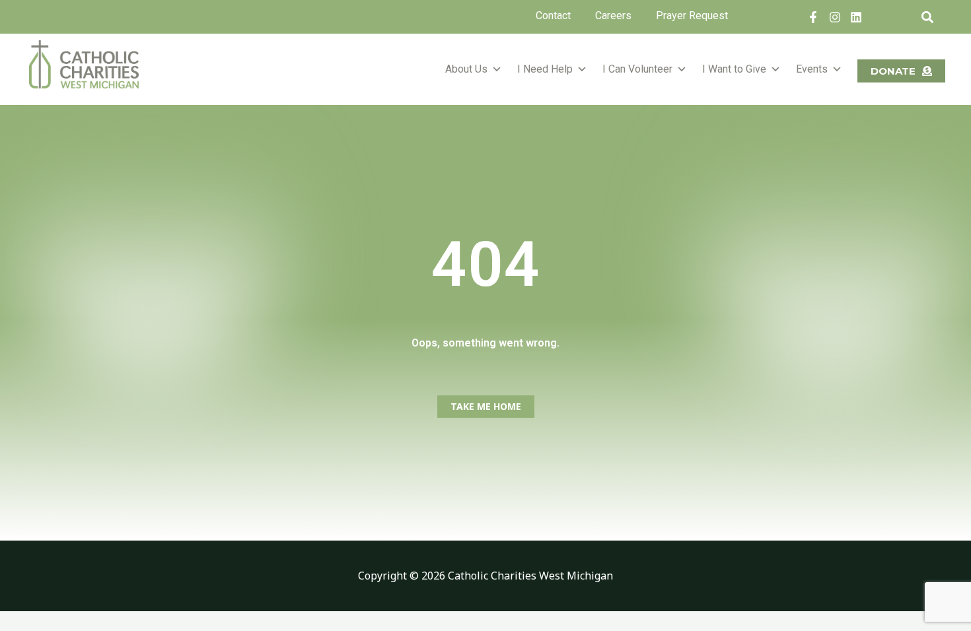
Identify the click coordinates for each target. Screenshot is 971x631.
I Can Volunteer (637, 69)
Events (812, 69)
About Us (466, 69)
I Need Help (545, 69)
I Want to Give (734, 69)
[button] (927, 17)
